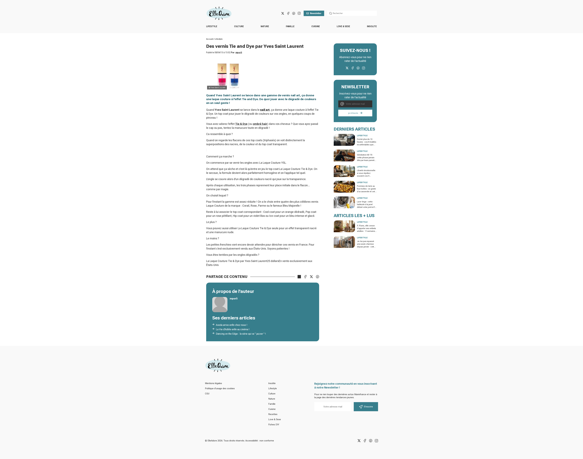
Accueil (209, 39)
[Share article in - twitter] (311, 276)
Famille (290, 26)
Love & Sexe (343, 26)
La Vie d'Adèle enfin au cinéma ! (232, 329)
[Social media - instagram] (299, 13)
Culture (239, 26)
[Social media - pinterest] (293, 13)
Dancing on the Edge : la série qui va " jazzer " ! (241, 333)
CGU (207, 393)
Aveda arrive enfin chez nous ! (231, 325)
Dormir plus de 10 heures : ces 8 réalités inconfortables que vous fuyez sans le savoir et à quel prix (366, 144)
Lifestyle (211, 26)
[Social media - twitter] (282, 13)
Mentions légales (213, 383)
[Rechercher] (330, 13)
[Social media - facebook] (288, 13)
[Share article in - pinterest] (317, 276)
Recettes (272, 414)
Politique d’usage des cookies (220, 388)
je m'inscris (353, 113)
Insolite (372, 26)
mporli (238, 52)
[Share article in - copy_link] (299, 276)
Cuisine (315, 26)
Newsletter (315, 13)
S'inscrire (368, 406)
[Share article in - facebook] (305, 276)
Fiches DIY (273, 424)
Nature (265, 26)
